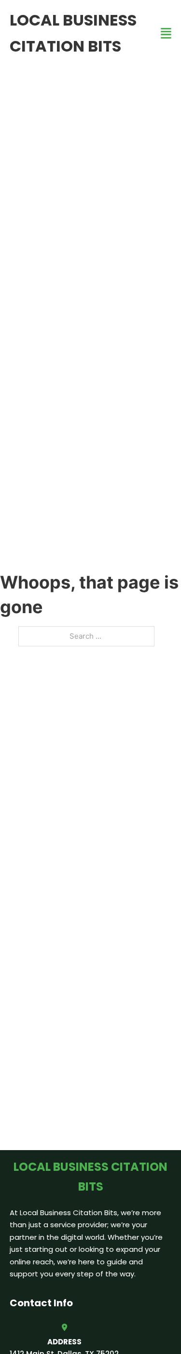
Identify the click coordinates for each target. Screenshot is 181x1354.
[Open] (166, 33)
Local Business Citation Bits (73, 33)
